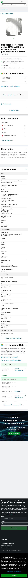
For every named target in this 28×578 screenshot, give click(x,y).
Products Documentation (7, 543)
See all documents (7, 140)
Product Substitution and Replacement (11, 550)
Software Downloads (6, 545)
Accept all (14, 575)
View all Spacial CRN (7, 13)
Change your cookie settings (14, 571)
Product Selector (5, 547)
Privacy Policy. (12, 514)
